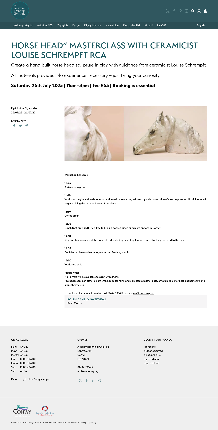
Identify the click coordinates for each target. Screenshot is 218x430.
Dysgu (76, 25)
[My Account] (199, 11)
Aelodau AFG (44, 25)
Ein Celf (161, 25)
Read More (74, 303)
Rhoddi (148, 25)
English (201, 25)
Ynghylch (62, 25)
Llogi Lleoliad (151, 363)
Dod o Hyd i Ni (131, 25)
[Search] (193, 11)
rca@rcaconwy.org (87, 371)
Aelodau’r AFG (152, 354)
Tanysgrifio (150, 346)
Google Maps (41, 379)
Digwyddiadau (92, 25)
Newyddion (112, 25)
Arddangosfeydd (22, 25)
